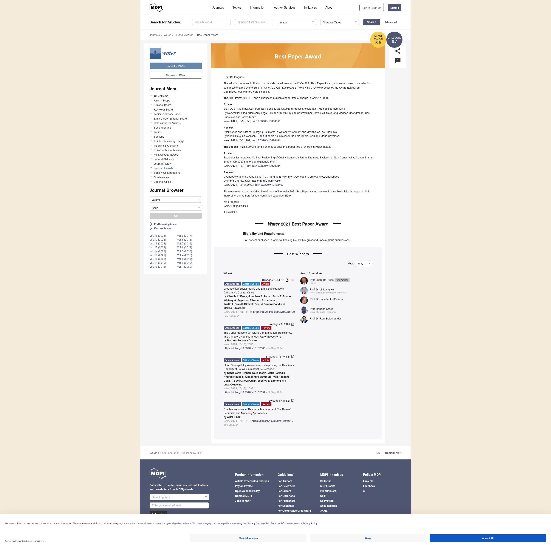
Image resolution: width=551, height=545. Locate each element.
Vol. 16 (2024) (158, 243)
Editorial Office (162, 181)
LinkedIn (368, 481)
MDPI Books (327, 486)
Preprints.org (328, 491)
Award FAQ (230, 212)
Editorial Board (162, 105)
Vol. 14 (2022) (158, 251)
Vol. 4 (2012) (184, 255)
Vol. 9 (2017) (184, 235)
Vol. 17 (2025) (158, 239)
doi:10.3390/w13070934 (266, 166)
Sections (159, 136)
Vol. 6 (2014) (184, 247)
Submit (394, 8)
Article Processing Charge (169, 141)
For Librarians (286, 496)
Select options (161, 497)
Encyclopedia (328, 506)
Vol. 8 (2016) (184, 239)
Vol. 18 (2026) (158, 235)
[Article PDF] (287, 280)
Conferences (161, 177)
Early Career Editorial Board (170, 118)
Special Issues (162, 127)
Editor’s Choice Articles (167, 150)
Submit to (176, 66)
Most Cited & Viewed (166, 154)
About (329, 7)
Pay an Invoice (244, 486)
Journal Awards (184, 35)
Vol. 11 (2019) (158, 262)
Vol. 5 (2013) (184, 251)
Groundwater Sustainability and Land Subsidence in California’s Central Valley (254, 290)
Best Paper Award (207, 35)
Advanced (390, 22)
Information (257, 7)
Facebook (369, 486)
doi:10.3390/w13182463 (269, 185)
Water (167, 35)
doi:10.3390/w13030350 (266, 121)
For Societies (286, 506)
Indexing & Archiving (166, 145)
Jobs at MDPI (243, 501)
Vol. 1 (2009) (184, 266)
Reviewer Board (163, 109)
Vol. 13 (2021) (158, 255)
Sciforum (325, 481)
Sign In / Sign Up (371, 7)
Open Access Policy (247, 491)
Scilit (323, 496)
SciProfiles (327, 501)
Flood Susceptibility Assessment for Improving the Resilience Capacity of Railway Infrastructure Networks (259, 367)
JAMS (324, 511)
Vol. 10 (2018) (158, 266)
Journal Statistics (164, 159)
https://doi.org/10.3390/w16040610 (272, 421)
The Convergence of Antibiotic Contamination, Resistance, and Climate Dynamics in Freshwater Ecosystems (258, 334)
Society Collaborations (167, 172)
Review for (176, 75)
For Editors (284, 491)
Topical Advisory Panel (167, 114)
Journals (218, 7)
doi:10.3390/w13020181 (266, 140)
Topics (236, 7)
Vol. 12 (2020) (158, 259)
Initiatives (310, 7)
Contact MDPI (243, 496)
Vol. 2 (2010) (184, 262)
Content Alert (393, 453)
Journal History (163, 163)
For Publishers (287, 501)
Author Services (285, 7)
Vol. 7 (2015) (184, 243)
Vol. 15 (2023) (158, 247)
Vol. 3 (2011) (184, 259)
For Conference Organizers (294, 511)
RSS (377, 453)
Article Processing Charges (252, 481)
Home (161, 96)
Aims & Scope (162, 100)
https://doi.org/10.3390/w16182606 (244, 348)
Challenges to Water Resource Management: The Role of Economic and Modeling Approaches (257, 411)
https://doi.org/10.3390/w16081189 (274, 312)
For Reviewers (287, 486)
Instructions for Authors (167, 123)
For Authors (285, 481)
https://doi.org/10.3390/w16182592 (244, 392)
